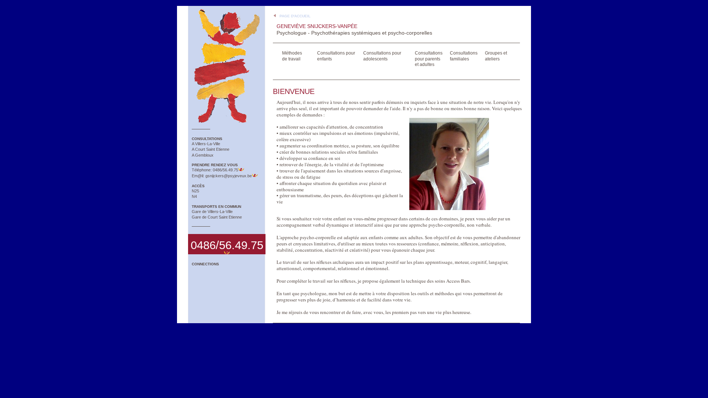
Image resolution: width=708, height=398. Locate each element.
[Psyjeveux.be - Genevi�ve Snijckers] (227, 65)
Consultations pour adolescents (382, 56)
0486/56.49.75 (225, 170)
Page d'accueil (295, 16)
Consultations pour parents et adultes (428, 58)
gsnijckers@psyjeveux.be (228, 176)
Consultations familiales (464, 56)
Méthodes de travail (292, 56)
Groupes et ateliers (496, 56)
